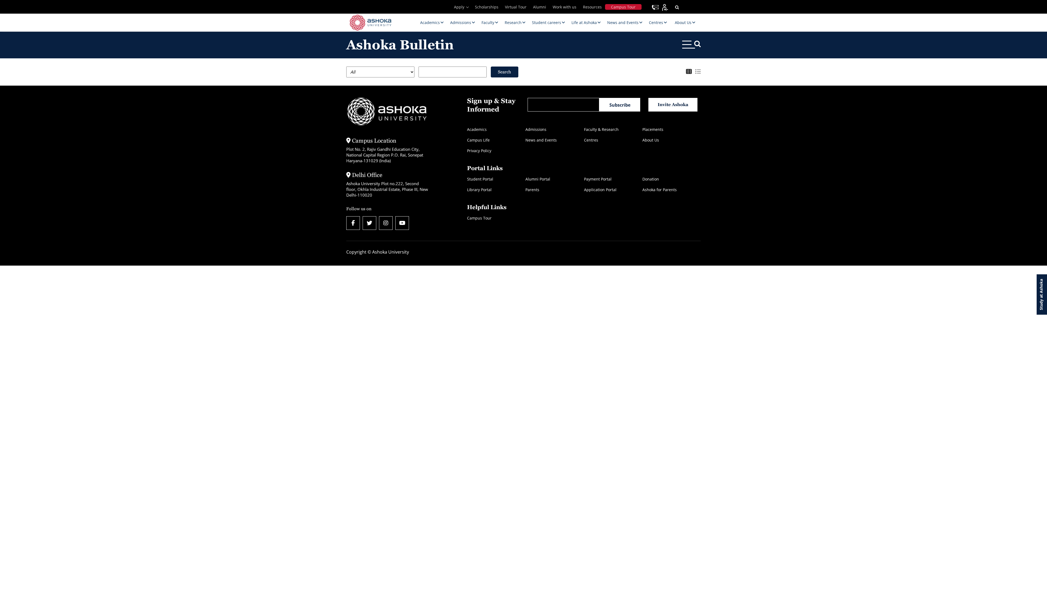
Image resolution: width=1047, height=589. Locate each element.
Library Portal (479, 189)
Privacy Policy (479, 150)
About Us (650, 140)
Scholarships (486, 7)
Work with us (564, 7)
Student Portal (480, 179)
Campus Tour (623, 7)
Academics (477, 129)
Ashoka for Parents (659, 189)
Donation (650, 179)
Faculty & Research (601, 129)
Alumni (539, 7)
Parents (532, 189)
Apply (459, 7)
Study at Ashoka (1041, 294)
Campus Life (478, 140)
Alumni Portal (537, 179)
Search (504, 71)
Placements (652, 129)
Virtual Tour (515, 7)
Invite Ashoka (673, 104)
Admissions (535, 129)
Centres (591, 140)
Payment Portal (598, 179)
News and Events (541, 140)
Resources (592, 7)
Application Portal (600, 189)
